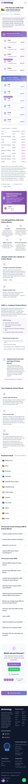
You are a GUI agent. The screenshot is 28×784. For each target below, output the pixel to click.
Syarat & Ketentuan (6, 778)
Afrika (11, 14)
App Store (7, 734)
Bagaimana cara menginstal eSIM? (12, 627)
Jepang (24, 717)
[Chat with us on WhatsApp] (24, 780)
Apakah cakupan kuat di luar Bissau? (12, 534)
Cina (23, 725)
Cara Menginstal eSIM (20, 767)
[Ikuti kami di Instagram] (7, 781)
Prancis (17, 715)
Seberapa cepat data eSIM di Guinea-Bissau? (13, 609)
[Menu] (25, 2)
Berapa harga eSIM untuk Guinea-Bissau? (11, 571)
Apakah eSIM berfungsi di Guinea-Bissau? (12, 564)
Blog (2, 763)
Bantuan (3, 765)
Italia (16, 717)
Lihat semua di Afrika (19, 455)
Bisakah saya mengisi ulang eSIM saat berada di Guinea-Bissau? (13, 602)
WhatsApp (15, 669)
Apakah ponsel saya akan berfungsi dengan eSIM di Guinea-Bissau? (12, 594)
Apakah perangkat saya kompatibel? (12, 622)
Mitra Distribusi (18, 748)
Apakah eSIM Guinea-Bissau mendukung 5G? (10, 552)
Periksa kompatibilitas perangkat (13, 379)
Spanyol (24, 715)
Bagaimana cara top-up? (9, 545)
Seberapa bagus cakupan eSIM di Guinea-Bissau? (11, 586)
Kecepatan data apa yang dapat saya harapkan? (12, 634)
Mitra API (17, 751)
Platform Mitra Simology (21, 744)
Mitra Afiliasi (18, 746)
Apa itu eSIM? (6, 616)
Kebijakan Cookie (15, 775)
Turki (16, 719)
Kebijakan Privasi (5, 775)
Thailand (24, 719)
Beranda (3, 14)
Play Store (7, 737)
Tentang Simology (5, 761)
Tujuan (7, 14)
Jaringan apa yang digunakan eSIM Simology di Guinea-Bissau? (12, 579)
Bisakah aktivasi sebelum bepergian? (12, 539)
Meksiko (17, 725)
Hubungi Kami (15, 664)
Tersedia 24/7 (15, 674)
